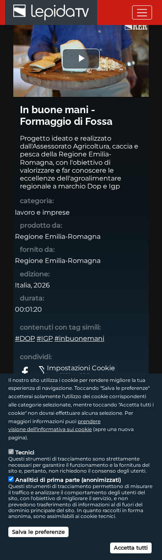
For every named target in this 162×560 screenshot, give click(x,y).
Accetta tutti (131, 547)
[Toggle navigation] (142, 12)
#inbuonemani (79, 338)
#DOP (25, 338)
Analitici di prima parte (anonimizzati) (68, 479)
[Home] (51, 12)
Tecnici (24, 452)
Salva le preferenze (38, 531)
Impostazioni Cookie (81, 368)
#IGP (45, 338)
